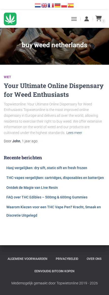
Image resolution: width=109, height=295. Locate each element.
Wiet (7, 77)
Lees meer (74, 133)
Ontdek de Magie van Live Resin (32, 188)
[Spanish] (71, 5)
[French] (51, 5)
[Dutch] (38, 5)
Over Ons (94, 259)
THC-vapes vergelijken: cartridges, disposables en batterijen (55, 178)
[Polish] (64, 5)
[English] (44, 5)
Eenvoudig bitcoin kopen (54, 271)
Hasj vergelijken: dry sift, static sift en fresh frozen (46, 168)
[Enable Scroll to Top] (99, 285)
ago (30, 141)
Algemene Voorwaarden (27, 259)
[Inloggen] (86, 18)
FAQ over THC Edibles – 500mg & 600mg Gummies (46, 197)
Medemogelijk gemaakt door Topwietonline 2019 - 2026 (54, 283)
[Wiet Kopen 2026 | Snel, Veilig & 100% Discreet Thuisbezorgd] (12, 19)
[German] (58, 5)
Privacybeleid (67, 259)
